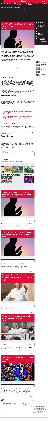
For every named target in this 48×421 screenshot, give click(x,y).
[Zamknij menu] (1, 1)
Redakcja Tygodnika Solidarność (6, 402)
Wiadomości (3, 3)
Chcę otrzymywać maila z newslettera (39, 406)
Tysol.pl (46, 415)
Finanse (15, 3)
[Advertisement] (24, 15)
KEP (23, 101)
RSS (13, 415)
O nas (14, 402)
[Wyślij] (46, 404)
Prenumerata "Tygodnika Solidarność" (6, 403)
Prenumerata (44, 3)
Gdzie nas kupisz (4, 404)
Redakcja (15, 404)
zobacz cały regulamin (40, 412)
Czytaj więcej (43, 41)
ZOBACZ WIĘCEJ (6, 159)
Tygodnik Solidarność (19, 4)
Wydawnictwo (15, 403)
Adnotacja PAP (4, 407)
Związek (7, 3)
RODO (7, 415)
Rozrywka (37, 3)
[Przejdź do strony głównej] (23, 1)
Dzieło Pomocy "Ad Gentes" (5, 126)
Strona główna (2, 7)
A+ (4, 1)
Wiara (26, 3)
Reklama (14, 407)
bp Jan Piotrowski (13, 89)
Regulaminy (10, 415)
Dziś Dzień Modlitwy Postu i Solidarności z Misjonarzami (13, 7)
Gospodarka (11, 3)
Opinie (41, 3)
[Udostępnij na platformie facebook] (32, 154)
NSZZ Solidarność (10, 1)
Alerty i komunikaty (30, 4)
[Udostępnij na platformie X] (33, 154)
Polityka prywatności (3, 415)
